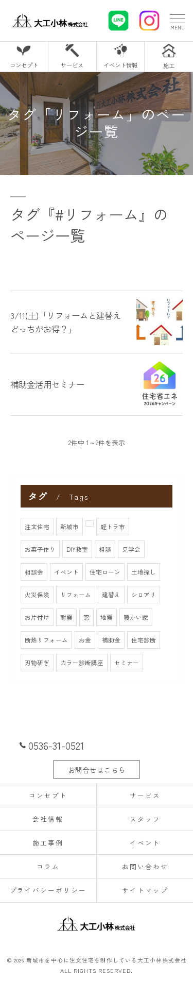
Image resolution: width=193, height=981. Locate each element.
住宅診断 (143, 640)
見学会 (131, 549)
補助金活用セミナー (47, 384)
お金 (85, 640)
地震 (106, 617)
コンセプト (24, 65)
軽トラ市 (112, 526)
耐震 (66, 617)
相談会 (34, 572)
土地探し (143, 572)
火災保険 (37, 594)
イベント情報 (120, 65)
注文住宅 (37, 526)
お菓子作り (40, 549)
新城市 (69, 526)
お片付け (37, 617)
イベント (66, 572)
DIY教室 (77, 549)
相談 (105, 549)
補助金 (111, 640)
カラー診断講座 (81, 662)
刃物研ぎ (37, 662)
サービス (72, 65)
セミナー (126, 662)
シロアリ (143, 594)
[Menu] (177, 20)
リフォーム (75, 594)
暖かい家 (136, 617)
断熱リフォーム (46, 640)
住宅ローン (105, 572)
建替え (111, 594)
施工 (168, 65)
